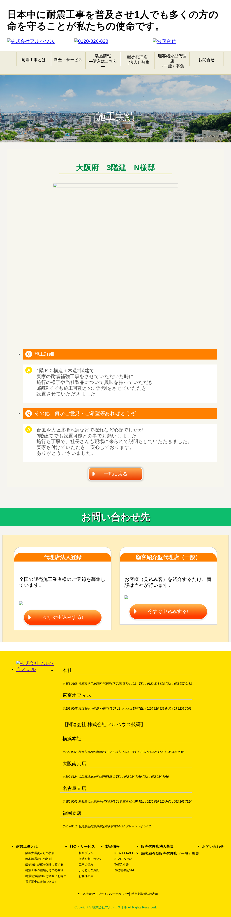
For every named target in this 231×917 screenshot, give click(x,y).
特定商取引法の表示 (145, 894)
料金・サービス (68, 59)
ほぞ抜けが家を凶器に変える (44, 864)
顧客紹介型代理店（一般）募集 (172, 60)
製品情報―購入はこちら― (103, 60)
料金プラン (86, 853)
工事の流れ (86, 864)
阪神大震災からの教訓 (40, 853)
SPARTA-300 (123, 859)
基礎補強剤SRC (124, 870)
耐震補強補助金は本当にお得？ (45, 876)
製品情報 (112, 846)
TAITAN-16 (121, 864)
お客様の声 (86, 876)
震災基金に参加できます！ (42, 881)
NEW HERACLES (126, 853)
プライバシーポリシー (112, 894)
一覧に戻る (116, 474)
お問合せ (206, 59)
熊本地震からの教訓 (38, 859)
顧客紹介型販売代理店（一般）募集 (170, 853)
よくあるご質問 (89, 870)
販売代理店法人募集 (157, 846)
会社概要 (88, 894)
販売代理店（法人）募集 (137, 60)
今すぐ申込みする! (63, 617)
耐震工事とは (33, 59)
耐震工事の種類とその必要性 (44, 870)
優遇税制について (90, 859)
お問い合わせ (213, 846)
